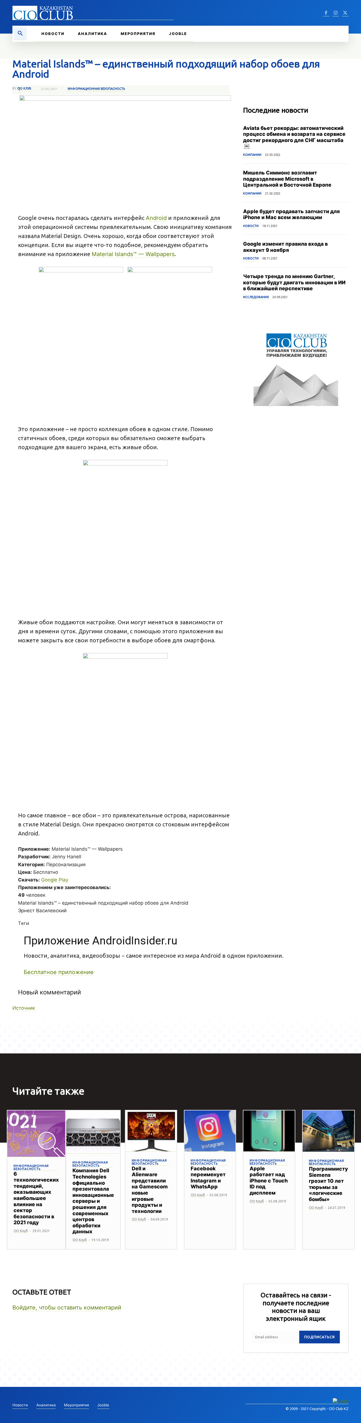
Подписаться (319, 1337)
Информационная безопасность (96, 88)
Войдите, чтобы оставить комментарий (66, 1307)
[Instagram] (335, 13)
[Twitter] (345, 13)
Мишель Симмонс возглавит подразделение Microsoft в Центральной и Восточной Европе (287, 179)
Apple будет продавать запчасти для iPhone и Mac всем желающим (291, 214)
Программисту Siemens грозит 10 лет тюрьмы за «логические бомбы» (328, 1184)
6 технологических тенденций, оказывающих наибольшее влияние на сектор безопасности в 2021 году (36, 1198)
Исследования (256, 297)
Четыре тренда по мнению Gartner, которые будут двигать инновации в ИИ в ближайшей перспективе (294, 282)
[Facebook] (326, 13)
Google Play (54, 880)
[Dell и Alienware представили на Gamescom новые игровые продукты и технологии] (151, 1131)
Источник (23, 1008)
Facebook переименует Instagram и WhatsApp (208, 1178)
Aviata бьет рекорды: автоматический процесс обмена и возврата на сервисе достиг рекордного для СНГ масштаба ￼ (294, 137)
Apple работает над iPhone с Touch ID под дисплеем (269, 1181)
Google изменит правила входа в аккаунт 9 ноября (285, 247)
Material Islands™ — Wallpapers (133, 254)
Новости (251, 226)
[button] (20, 33)
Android (156, 218)
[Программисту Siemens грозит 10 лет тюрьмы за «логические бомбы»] (328, 1131)
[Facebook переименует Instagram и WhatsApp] (209, 1131)
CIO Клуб (24, 88)
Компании (252, 154)
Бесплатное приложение (59, 972)
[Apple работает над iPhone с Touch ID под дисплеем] (268, 1131)
